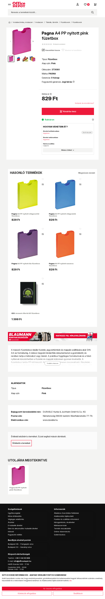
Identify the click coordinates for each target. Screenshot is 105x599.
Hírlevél (11, 532)
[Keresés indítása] (92, 12)
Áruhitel (11, 522)
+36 (17, 558)
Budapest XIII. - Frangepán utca (20, 544)
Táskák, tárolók (52, 22)
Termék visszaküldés (62, 528)
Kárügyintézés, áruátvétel (64, 522)
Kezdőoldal (9, 22)
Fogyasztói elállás (15, 535)
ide (70, 581)
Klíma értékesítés (15, 516)
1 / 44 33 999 (24, 558)
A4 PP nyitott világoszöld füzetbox (25, 215)
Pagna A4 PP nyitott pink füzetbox (18, 489)
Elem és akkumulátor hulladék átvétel (23, 528)
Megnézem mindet (86, 173)
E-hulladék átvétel (15, 525)
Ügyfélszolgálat (14, 513)
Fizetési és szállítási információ (66, 519)
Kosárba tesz (69, 111)
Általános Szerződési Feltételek (66, 513)
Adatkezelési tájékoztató (64, 516)
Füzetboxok (65, 22)
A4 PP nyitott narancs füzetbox (61, 264)
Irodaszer (39, 22)
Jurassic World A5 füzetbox (25, 313)
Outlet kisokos (59, 535)
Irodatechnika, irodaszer (23, 22)
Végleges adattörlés (16, 519)
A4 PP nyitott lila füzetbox (26, 263)
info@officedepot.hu (22, 561)
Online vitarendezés (62, 532)
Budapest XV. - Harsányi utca (20, 547)
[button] (33, 41)
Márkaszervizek (60, 525)
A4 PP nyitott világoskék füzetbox (62, 215)
